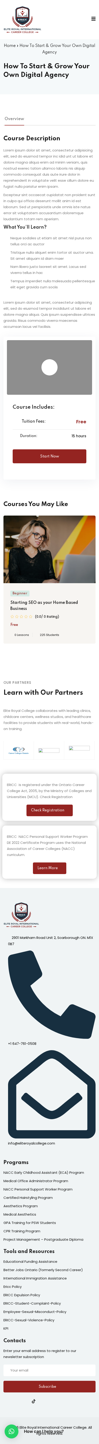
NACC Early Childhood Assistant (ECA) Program (43, 1172)
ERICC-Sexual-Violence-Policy (28, 1320)
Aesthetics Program (20, 1206)
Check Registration (47, 810)
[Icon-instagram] (24, 1401)
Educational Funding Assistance (30, 1261)
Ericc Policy (12, 1286)
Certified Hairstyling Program (28, 1197)
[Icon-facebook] (5, 1401)
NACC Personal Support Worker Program (38, 1189)
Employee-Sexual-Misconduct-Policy (34, 1311)
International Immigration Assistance (35, 1278)
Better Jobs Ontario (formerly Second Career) (43, 1269)
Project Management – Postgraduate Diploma (43, 1239)
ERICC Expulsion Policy (21, 1295)
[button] (11, 1431)
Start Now (49, 456)
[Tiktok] (33, 1401)
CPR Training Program (21, 1231)
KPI (5, 1328)
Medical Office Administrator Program (35, 1180)
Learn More (48, 868)
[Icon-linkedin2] (15, 1401)
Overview (14, 119)
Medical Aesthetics (19, 1214)
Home (10, 46)
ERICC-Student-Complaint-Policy (32, 1303)
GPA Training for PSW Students (29, 1222)
